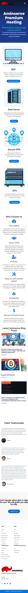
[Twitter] (7, 583)
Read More (4, 354)
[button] (25, 3)
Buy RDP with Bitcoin (8, 375)
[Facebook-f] (2, 583)
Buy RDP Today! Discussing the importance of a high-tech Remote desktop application (13, 350)
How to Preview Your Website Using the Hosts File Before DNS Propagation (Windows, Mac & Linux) (13, 399)
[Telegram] (10, 583)
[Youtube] (4, 583)
